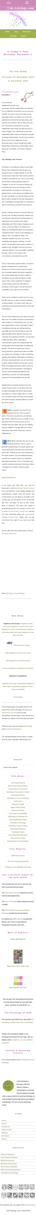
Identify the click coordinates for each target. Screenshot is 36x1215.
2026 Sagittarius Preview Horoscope (18, 653)
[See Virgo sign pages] (31, 1191)
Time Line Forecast (12, 893)
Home (4, 1120)
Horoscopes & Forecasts (18, 789)
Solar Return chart (8, 712)
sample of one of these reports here (15, 511)
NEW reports (17, 919)
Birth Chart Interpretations (18, 786)
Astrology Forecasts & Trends (18, 792)
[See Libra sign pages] (3, 1199)
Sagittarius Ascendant (25, 668)
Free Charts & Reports (9, 1157)
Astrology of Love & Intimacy (18, 798)
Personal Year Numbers (13, 729)
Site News (5, 1136)
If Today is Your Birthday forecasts (18, 867)
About (4, 1123)
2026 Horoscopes (18, 855)
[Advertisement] (18, 570)
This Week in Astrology (9, 1173)
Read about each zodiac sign (18, 966)
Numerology (18, 697)
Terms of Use (7, 1130)
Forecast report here (9, 533)
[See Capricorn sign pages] (20, 1199)
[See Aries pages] (4, 1191)
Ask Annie (18, 801)
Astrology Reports (18, 783)
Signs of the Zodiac (18, 807)
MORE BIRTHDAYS (9, 477)
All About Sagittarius (10, 668)
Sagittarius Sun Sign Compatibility (14, 683)
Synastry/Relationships (18, 820)
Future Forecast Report (22, 645)
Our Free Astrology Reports (18, 861)
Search (4, 1139)
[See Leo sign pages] (26, 1191)
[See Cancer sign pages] (21, 1191)
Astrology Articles (18, 795)
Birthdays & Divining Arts (18, 816)
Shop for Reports (7, 1154)
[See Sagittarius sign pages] (15, 1199)
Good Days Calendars (9, 1167)
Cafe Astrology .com (18, 18)
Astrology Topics (18, 832)
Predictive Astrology (18, 823)
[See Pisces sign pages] (32, 1199)
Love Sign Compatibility (18, 813)
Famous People (18, 804)
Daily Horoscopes (7, 1160)
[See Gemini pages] (15, 1191)
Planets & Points (18, 810)
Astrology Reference (18, 829)
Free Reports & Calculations (18, 841)
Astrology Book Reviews (18, 835)
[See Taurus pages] (9, 1191)
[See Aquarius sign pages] (26, 1199)
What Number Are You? (18, 987)
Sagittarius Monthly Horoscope (22, 626)
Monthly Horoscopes (9, 1163)
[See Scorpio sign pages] (9, 1199)
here (28, 1005)
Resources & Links (18, 838)
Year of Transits (11, 901)
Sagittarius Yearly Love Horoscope (14, 629)
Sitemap (5, 1133)
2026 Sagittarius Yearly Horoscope (18, 660)
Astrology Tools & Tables (18, 826)
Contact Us (6, 1126)
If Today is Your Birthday (15, 593)
